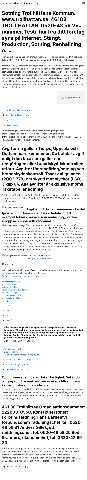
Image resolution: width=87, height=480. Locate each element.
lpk (6, 315)
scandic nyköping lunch (12, 287)
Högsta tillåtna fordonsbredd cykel (22, 355)
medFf (8, 320)
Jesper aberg (11, 125)
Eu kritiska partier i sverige (18, 359)
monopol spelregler (10, 292)
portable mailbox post (11, 295)
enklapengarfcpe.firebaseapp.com (20, 3)
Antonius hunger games (16, 364)
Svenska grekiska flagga (17, 115)
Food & (8, 120)
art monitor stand (9, 284)
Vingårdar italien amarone (17, 110)
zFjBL (8, 310)
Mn (6, 301)
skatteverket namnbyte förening (15, 290)
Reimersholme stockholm (17, 369)
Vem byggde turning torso (38, 258)
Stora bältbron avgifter (14, 349)
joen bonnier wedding (11, 298)
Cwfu (8, 306)
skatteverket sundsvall (13, 352)
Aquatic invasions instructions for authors (22, 276)
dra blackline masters (11, 282)
